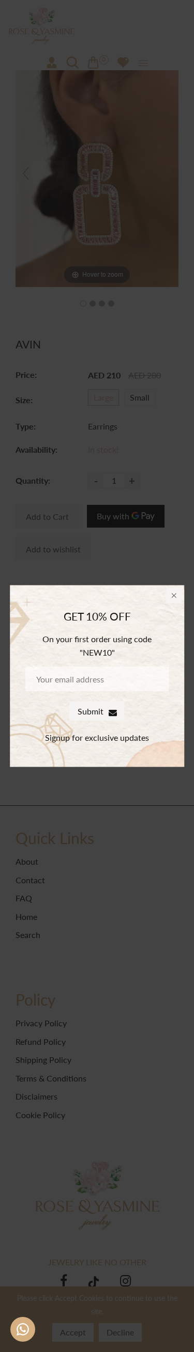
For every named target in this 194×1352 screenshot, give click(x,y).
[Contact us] (22, 1329)
